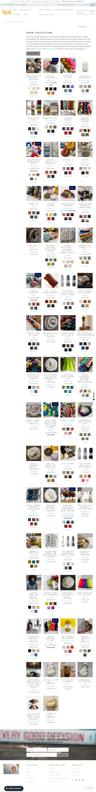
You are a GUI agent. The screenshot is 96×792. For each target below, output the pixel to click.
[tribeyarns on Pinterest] (11, 4)
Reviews (28, 775)
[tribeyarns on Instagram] (8, 4)
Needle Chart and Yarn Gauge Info (58, 778)
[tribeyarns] (6, 12)
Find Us (28, 768)
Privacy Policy (75, 768)
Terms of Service (76, 772)
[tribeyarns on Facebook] (5, 4)
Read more (33, 53)
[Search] (91, 12)
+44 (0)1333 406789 (19, 4)
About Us (28, 772)
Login (86, 4)
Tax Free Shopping (54, 772)
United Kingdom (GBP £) (67, 5)
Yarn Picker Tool (30, 781)
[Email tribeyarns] (2, 4)
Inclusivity (74, 775)
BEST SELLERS (30, 778)
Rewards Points (53, 781)
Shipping (51, 768)
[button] (16, 10)
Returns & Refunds (54, 775)
